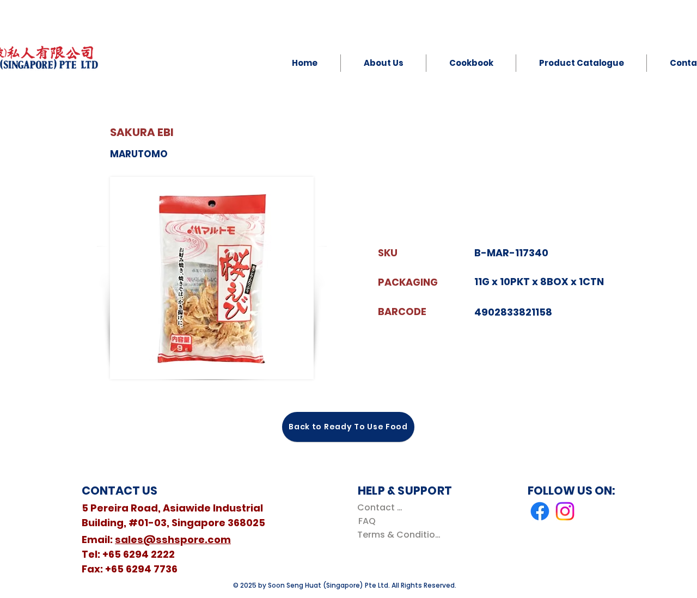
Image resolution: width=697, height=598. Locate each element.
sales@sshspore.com (173, 539)
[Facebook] (540, 511)
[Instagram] (565, 511)
